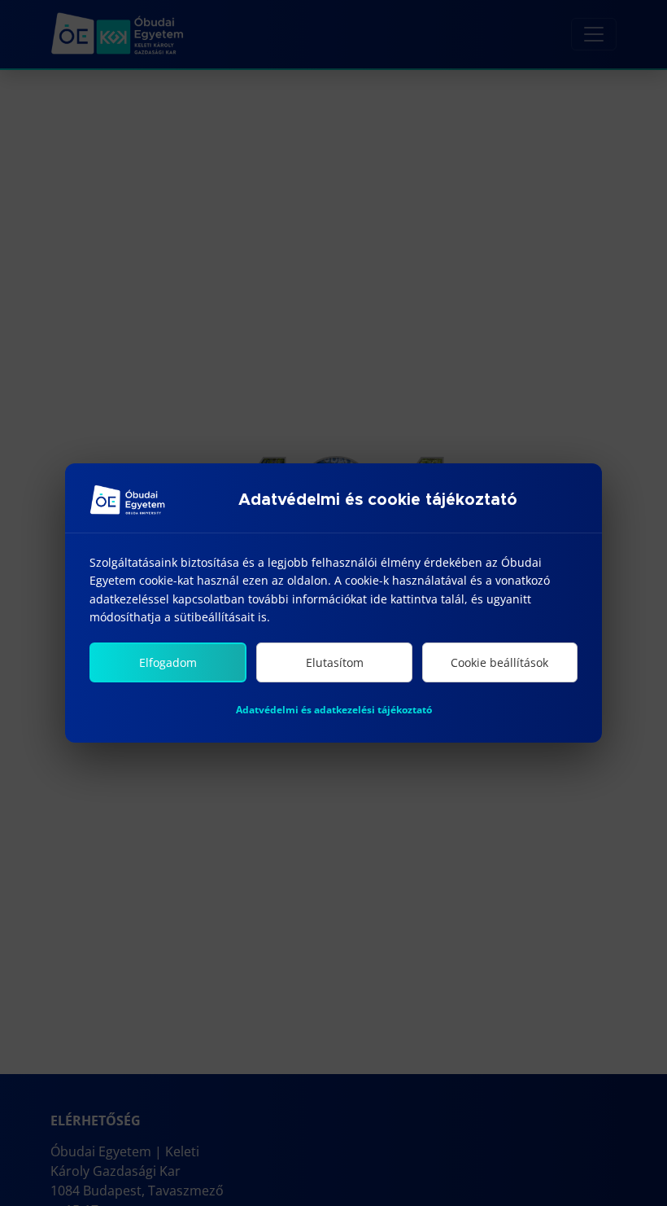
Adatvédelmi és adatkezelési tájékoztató (334, 710)
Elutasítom (335, 662)
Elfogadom (168, 662)
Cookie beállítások (499, 662)
